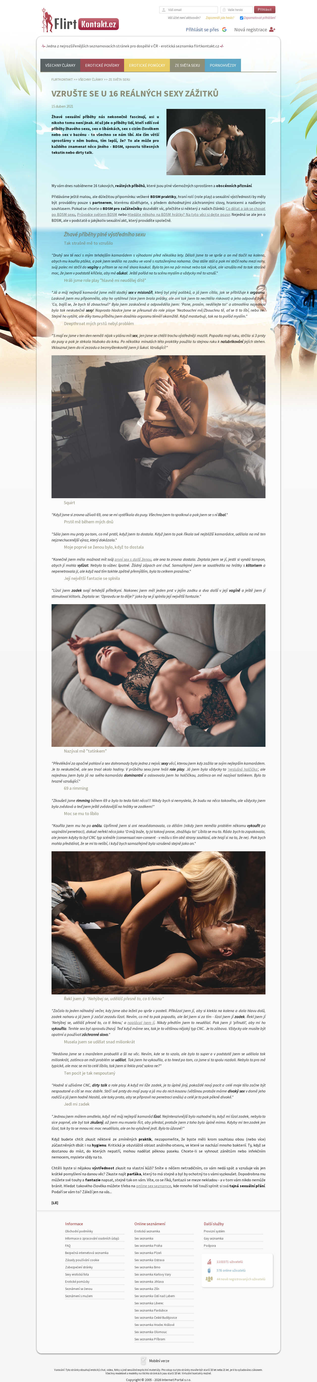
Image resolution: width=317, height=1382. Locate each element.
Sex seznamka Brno (147, 1267)
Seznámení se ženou (78, 1289)
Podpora (210, 1246)
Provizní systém (214, 1231)
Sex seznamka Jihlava (149, 1282)
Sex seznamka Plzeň (147, 1253)
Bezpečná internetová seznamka (86, 1253)
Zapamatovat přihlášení (259, 18)
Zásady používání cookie (82, 1260)
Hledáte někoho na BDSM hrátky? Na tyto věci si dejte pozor (179, 214)
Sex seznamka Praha (148, 1246)
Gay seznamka (213, 1238)
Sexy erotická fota (77, 1274)
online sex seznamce (153, 1185)
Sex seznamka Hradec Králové (154, 1325)
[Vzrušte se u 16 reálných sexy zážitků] (215, 174)
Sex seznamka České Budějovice (155, 1318)
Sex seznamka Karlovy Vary (152, 1274)
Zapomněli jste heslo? (220, 18)
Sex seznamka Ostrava (149, 1260)
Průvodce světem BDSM (97, 214)
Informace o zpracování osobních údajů (92, 1238)
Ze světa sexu (187, 65)
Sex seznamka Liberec (148, 1303)
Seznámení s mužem (79, 1296)
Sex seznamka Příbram (149, 1339)
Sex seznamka (143, 1238)
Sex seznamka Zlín (146, 1289)
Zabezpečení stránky (79, 1267)
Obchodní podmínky (79, 1231)
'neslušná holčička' (243, 769)
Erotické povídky (102, 65)
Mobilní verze (159, 1360)
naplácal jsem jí (141, 1022)
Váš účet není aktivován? (184, 18)
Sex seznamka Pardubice (150, 1310)
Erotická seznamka (147, 1231)
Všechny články (60, 65)
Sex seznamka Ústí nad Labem (154, 1296)
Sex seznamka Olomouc (150, 1332)
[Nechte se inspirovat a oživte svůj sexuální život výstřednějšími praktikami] (158, 496)
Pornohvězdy (223, 65)
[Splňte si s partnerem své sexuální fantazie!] (158, 745)
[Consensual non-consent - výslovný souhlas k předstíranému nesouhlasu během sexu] (158, 992)
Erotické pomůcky (147, 65)
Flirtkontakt (62, 79)
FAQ (68, 1246)
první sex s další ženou (133, 559)
